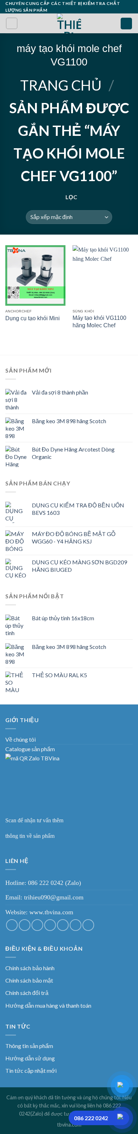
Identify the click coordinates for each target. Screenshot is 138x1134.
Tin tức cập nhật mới (31, 1070)
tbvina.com (69, 1125)
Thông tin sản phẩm (29, 1045)
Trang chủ (61, 85)
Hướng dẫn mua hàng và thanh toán (48, 1005)
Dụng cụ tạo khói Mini (32, 318)
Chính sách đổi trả (26, 992)
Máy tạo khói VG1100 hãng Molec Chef (99, 321)
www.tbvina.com (51, 912)
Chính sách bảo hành (29, 968)
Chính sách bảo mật (29, 980)
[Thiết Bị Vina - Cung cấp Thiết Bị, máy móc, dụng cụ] (69, 23)
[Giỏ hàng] (126, 23)
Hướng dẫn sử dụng (30, 1058)
